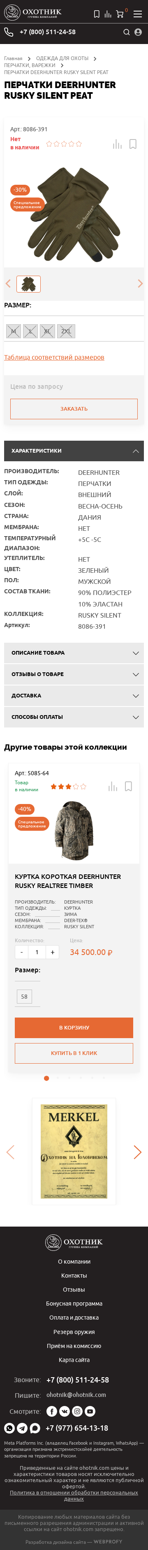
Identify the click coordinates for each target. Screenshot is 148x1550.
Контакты (74, 1275)
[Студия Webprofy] (108, 1542)
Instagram (77, 1411)
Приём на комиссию (74, 1345)
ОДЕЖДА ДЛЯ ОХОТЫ (62, 58)
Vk (64, 1411)
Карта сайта (74, 1359)
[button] (118, 144)
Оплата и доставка (74, 1317)
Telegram (22, 1428)
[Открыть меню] (138, 14)
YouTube (90, 1411)
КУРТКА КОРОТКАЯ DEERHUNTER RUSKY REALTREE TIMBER (68, 881)
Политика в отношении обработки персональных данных (74, 1495)
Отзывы (74, 1289)
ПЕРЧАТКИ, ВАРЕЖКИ (30, 65)
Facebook (51, 1411)
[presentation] (8, 284)
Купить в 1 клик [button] (74, 1053)
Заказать (74, 408)
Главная (13, 58)
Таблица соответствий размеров (54, 357)
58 (24, 996)
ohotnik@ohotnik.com (76, 1395)
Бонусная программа (74, 1303)
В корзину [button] (74, 1027)
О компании (74, 1261)
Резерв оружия (74, 1331)
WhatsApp (9, 1428)
